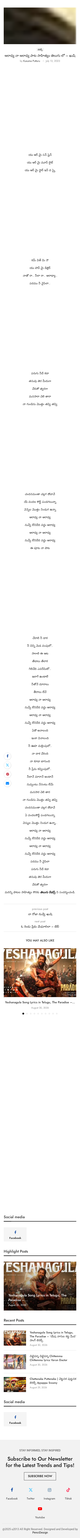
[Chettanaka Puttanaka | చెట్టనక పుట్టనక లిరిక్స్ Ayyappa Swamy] (15, 1384)
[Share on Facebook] (7, 756)
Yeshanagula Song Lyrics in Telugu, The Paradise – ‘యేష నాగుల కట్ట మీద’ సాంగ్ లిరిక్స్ (53, 1336)
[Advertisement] (40, 110)
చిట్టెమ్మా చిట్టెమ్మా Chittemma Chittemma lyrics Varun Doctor (49, 1358)
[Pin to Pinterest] (7, 774)
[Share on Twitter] (7, 765)
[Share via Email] (7, 783)
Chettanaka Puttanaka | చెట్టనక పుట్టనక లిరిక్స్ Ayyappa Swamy (53, 1381)
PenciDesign (40, 1532)
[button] (7, 981)
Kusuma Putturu (31, 61)
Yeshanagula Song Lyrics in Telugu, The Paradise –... (40, 1002)
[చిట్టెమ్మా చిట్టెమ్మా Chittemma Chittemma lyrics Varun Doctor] (15, 1361)
